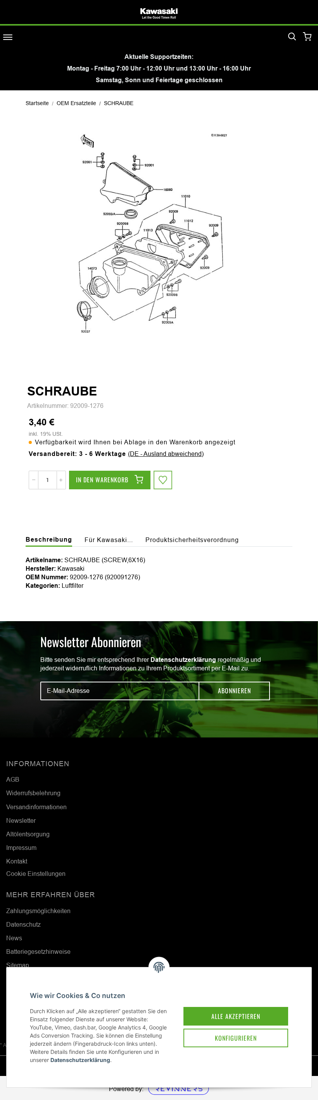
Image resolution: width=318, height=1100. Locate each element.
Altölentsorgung (28, 834)
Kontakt (16, 861)
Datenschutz (23, 924)
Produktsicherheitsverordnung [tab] (192, 539)
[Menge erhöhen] (61, 480)
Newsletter (21, 820)
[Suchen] (292, 37)
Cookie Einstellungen (36, 873)
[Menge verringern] (33, 480)
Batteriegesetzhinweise (38, 951)
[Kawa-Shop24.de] (159, 13)
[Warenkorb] (307, 37)
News (14, 937)
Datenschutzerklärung (183, 659)
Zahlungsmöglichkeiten (38, 910)
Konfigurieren (236, 1038)
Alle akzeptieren (235, 1016)
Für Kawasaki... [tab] (109, 539)
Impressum (21, 847)
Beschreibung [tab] (49, 539)
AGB (12, 779)
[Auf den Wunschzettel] (163, 480)
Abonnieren (234, 690)
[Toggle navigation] (7, 37)
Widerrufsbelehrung (33, 792)
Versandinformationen (36, 806)
